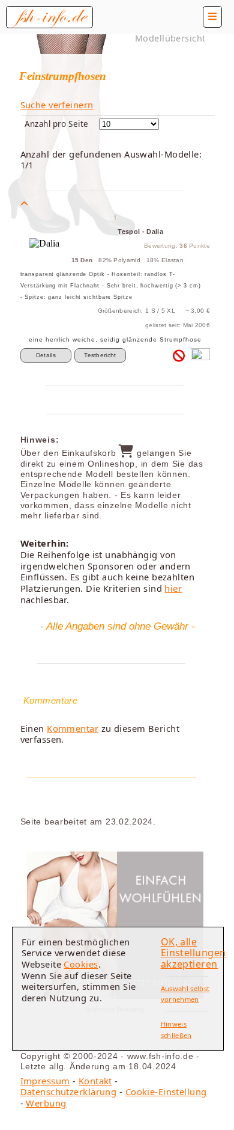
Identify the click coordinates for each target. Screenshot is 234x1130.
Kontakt (95, 1081)
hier (173, 588)
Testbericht (100, 355)
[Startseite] (49, 17)
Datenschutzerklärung (68, 1091)
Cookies (81, 964)
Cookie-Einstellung (166, 1091)
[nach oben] (24, 203)
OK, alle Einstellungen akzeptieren (193, 953)
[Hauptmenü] (212, 17)
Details (46, 355)
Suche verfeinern (57, 105)
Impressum (45, 1081)
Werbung (46, 1103)
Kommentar (72, 728)
